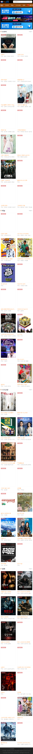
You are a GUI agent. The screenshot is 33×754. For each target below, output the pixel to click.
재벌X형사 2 (20, 79)
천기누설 (19, 563)
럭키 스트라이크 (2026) (23, 591)
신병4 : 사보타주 (5, 180)
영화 (24, 5)
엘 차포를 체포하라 (22, 617)
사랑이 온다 (20, 54)
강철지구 (3, 538)
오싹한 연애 (4, 205)
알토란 (3, 384)
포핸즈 (3, 54)
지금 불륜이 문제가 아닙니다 (8, 104)
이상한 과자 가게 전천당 (24, 667)
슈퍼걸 (19, 692)
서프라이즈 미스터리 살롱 (8, 463)
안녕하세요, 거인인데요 (23, 258)
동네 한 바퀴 (20, 513)
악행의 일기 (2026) (6, 591)
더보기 (30, 31)
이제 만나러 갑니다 (22, 309)
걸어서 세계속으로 (6, 513)
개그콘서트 (4, 284)
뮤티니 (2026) (4, 617)
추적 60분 (3, 563)
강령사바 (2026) (5, 642)
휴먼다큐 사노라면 (22, 412)
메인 (2, 5)
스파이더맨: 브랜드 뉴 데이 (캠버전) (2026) (8, 717)
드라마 (7, 5)
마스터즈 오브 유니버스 (23, 742)
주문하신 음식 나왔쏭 (7, 258)
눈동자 (3, 667)
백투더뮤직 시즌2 (22, 384)
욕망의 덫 (3, 130)
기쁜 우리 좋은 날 (22, 104)
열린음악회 (4, 359)
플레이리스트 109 (22, 180)
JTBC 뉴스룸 (20, 437)
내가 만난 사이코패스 (23, 233)
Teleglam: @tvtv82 (18, 748)
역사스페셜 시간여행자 (7, 412)
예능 (12, 5)
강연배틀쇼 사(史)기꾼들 (24, 538)
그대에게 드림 (21, 205)
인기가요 (19, 334)
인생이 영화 (4, 233)
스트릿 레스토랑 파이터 (7, 334)
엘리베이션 (4, 742)
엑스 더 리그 (20, 359)
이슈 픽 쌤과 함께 (5, 437)
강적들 (19, 488)
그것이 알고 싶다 (5, 488)
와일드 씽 (20, 717)
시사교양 (18, 5)
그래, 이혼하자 (5, 155)
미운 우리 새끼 (21, 284)
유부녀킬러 (4, 79)
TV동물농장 (20, 463)
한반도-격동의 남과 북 (23, 155)
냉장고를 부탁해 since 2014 (8, 309)
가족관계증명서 (21, 130)
